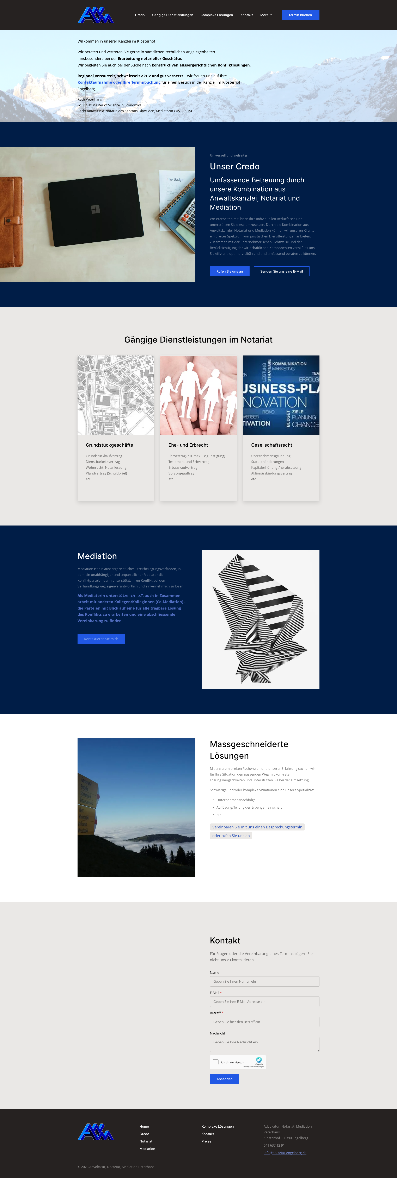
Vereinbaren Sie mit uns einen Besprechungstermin (257, 826)
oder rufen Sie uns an (231, 835)
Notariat (146, 1141)
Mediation (147, 1149)
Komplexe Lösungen (218, 1126)
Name (214, 972)
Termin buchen (300, 15)
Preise (206, 1141)
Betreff (215, 1013)
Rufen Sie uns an (229, 271)
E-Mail (214, 993)
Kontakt (208, 1134)
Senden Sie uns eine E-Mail (281, 271)
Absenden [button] (224, 1079)
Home (144, 1126)
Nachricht (217, 1033)
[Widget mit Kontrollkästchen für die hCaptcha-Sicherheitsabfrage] (238, 1062)
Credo (144, 1134)
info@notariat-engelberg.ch (285, 1153)
